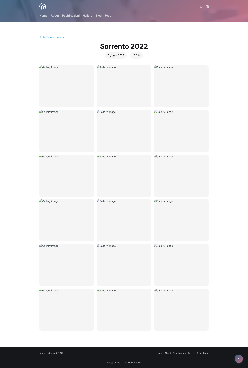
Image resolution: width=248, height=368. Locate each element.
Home (43, 15)
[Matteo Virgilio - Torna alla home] (42, 6)
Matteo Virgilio (47, 353)
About (55, 15)
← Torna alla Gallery (51, 37)
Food (108, 15)
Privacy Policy (113, 362)
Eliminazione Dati (133, 362)
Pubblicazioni (71, 15)
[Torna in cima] (239, 359)
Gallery (87, 15)
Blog (99, 15)
